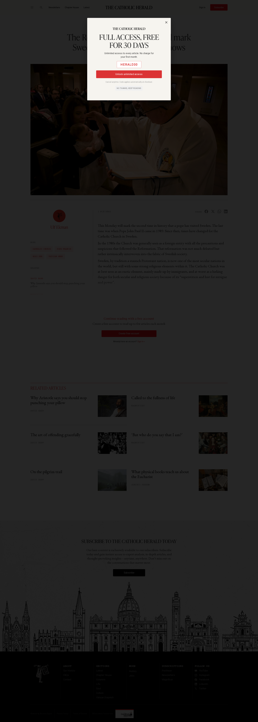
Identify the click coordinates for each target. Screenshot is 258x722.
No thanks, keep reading (129, 88)
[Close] (166, 22)
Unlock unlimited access (129, 74)
